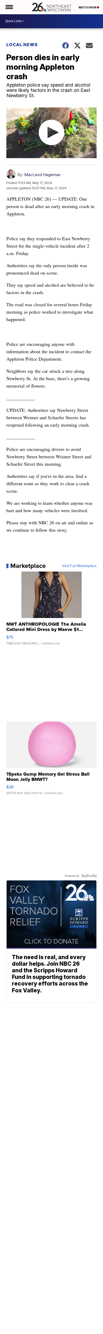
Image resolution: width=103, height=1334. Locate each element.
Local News (22, 44)
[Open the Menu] (9, 7)
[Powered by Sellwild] (89, 876)
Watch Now (87, 7)
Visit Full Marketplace (79, 566)
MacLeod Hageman (42, 174)
